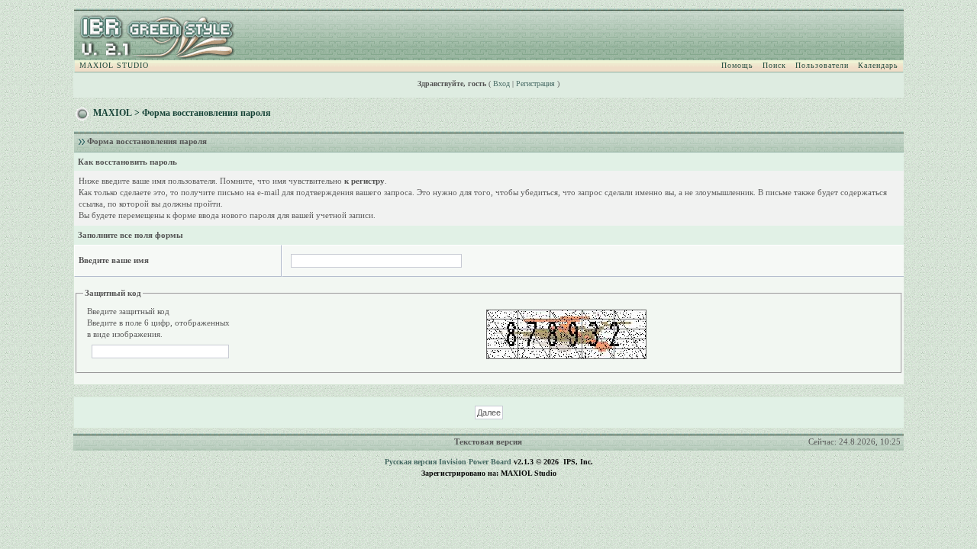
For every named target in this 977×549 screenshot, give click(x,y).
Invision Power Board (475, 462)
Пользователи (822, 65)
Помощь (737, 65)
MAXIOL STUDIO (114, 65)
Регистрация (535, 83)
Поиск (774, 65)
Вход (501, 83)
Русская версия (411, 462)
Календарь (878, 65)
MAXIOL (112, 113)
